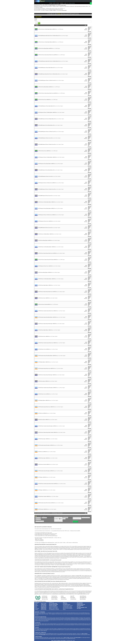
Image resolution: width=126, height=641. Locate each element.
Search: (35, 19)
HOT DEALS (79, 608)
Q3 (54, 13)
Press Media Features (66, 604)
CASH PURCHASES (80, 605)
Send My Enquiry (75, 521)
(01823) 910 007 (43, 608)
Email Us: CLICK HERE (53, 605)
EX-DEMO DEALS (80, 603)
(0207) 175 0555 (88, 515)
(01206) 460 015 (43, 604)
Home (52, 640)
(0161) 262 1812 (43, 606)
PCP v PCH (79, 606)
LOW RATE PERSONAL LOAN (82, 607)
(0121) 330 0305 (43, 605)
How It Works (63, 640)
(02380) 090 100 (43, 607)
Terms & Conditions (57, 640)
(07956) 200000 (42, 634)
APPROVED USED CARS (81, 604)
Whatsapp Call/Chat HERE (53, 604)
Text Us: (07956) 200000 (53, 603)
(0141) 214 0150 (43, 609)
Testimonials (65, 603)
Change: (35, 18)
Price (39, 23)
